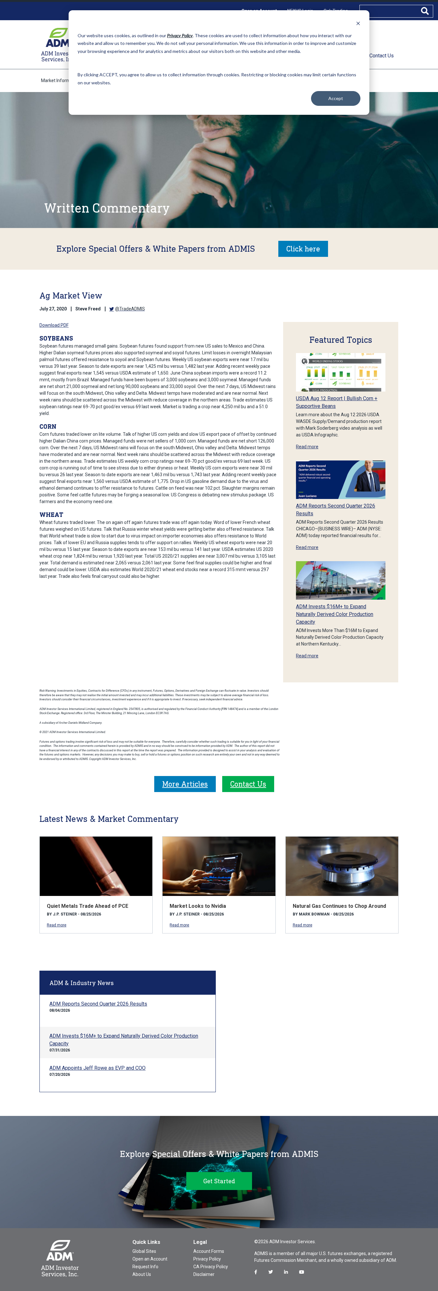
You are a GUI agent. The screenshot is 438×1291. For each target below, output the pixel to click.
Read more (307, 446)
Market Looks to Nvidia (198, 906)
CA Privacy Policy (210, 1266)
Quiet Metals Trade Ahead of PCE (87, 906)
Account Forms (208, 1251)
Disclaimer (204, 1274)
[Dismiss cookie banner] (358, 23)
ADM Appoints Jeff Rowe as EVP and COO (97, 1068)
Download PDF (54, 325)
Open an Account (149, 1258)
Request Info (145, 1266)
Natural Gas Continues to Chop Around (339, 906)
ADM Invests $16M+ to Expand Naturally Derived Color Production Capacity (334, 614)
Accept (335, 98)
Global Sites (144, 1251)
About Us (141, 1274)
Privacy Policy (207, 1258)
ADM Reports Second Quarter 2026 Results (98, 1004)
